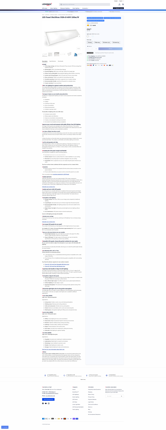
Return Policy (91, 394)
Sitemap (90, 412)
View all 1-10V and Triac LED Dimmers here (55, 266)
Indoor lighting (53, 8)
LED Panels (47, 14)
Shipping (90, 392)
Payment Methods (92, 399)
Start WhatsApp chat (48, 399)
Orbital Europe (47, 424)
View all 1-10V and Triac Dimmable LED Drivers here (57, 264)
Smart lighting (76, 8)
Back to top (83, 379)
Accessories (85, 8)
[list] (62, 36)
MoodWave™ (75, 392)
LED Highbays (75, 394)
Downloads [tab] (60, 61)
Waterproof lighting (64, 8)
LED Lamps (44, 8)
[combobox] (84, 4)
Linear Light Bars (76, 404)
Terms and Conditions (93, 404)
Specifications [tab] (52, 61)
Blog (89, 409)
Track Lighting (75, 409)
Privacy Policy (91, 397)
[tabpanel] (62, 213)
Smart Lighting (75, 397)
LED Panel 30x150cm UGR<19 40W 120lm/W (65, 14)
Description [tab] (44, 61)
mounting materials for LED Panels (61, 174)
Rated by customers (94, 59)
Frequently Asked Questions (94, 389)
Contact (115, 0)
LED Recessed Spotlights (77, 407)
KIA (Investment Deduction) (94, 414)
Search (73, 389)
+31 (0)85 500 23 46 (50, 395)
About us (90, 407)
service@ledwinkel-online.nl (52, 393)
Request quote (90, 52)
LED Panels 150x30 (53, 14)
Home (43, 14)
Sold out (110, 48)
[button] (123, 4)
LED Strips (74, 402)
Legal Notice (91, 402)
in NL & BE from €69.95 (96, 56)
